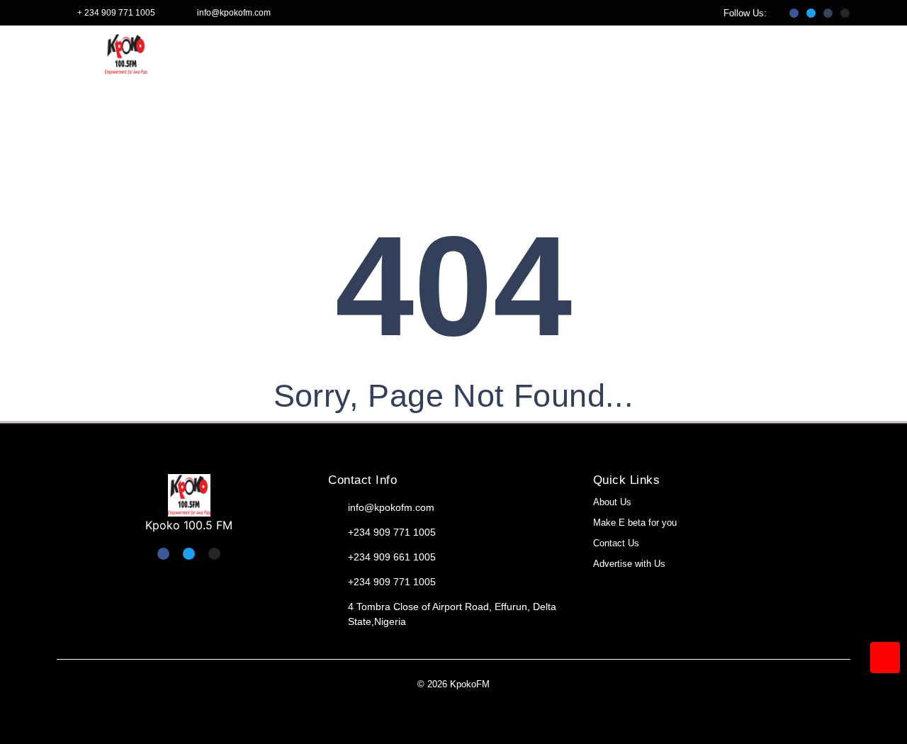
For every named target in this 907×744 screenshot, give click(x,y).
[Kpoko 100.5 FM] (189, 495)
